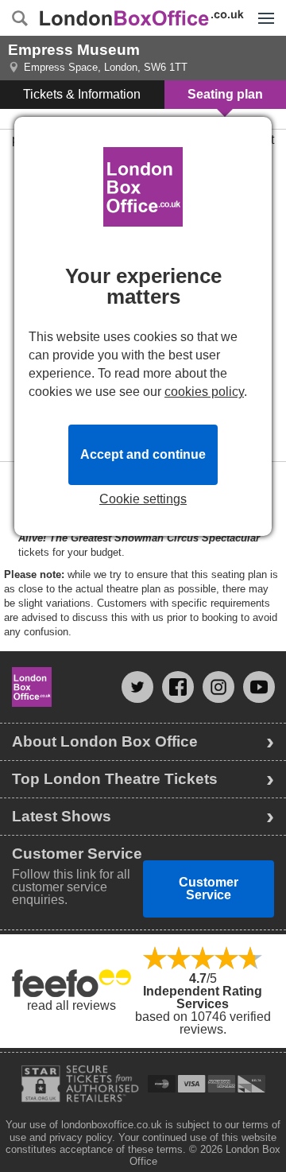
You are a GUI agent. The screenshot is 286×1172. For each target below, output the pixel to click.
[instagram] (218, 687)
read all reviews (71, 1005)
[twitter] (137, 687)
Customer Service (208, 888)
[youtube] (259, 687)
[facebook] (178, 687)
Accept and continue (143, 454)
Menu (262, 6)
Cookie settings (143, 499)
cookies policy (204, 391)
